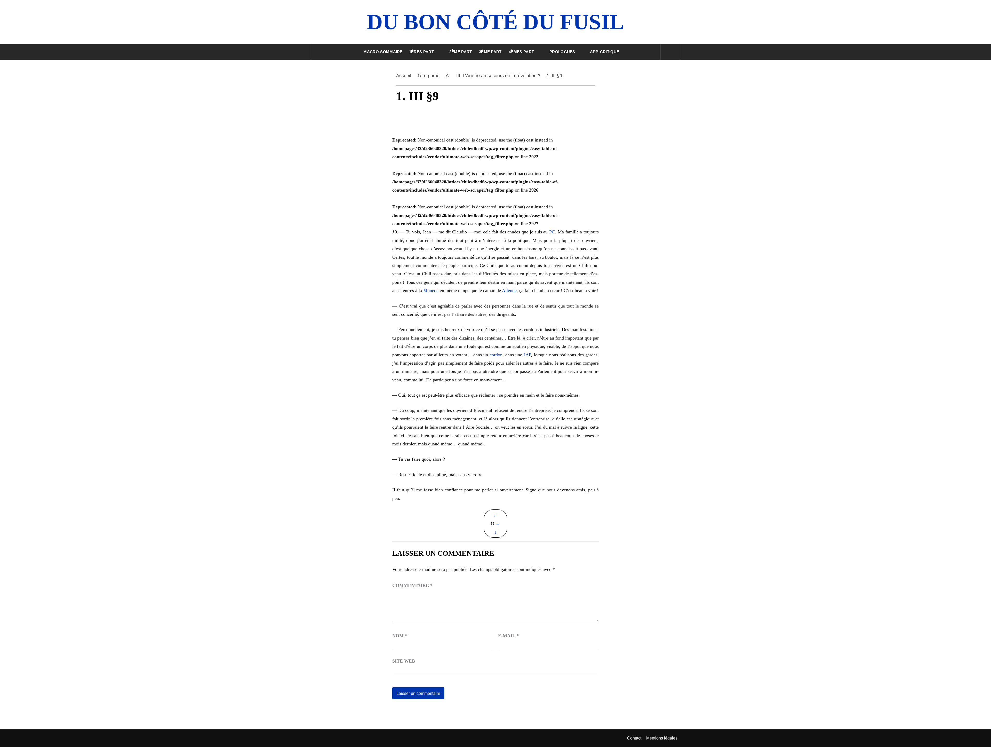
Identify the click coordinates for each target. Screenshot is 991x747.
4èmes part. (522, 52)
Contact (634, 738)
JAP (527, 354)
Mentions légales (661, 738)
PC (552, 231)
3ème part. (490, 52)
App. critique (604, 52)
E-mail (508, 635)
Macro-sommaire (382, 52)
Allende (509, 290)
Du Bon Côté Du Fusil (495, 22)
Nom (399, 635)
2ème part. (461, 52)
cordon (496, 354)
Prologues (562, 52)
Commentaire (412, 585)
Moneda (430, 290)
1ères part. (422, 52)
